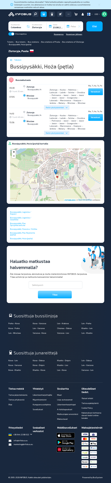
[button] (68, 14)
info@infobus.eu (21, 440)
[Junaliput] (52, 14)
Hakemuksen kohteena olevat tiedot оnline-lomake (91, 415)
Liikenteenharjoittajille (42, 395)
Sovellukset (38, 409)
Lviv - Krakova (63, 323)
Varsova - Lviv (63, 333)
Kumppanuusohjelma (42, 404)
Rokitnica (72, 90)
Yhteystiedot (15, 427)
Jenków (53, 103)
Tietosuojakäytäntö (90, 403)
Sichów (71, 92)
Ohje (10, 404)
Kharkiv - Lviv (86, 328)
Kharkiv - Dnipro (64, 360)
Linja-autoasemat (65, 399)
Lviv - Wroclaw (14, 333)
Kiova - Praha (14, 328)
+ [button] (14, 152)
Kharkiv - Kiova (39, 370)
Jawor (66, 95)
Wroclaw (30, 96)
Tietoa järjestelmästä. (18, 395)
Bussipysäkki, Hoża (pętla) (39, 89)
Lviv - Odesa (86, 360)
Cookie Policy (87, 408)
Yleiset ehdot (87, 398)
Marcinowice (65, 100)
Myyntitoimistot (40, 399)
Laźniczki (53, 92)
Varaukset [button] (95, 92)
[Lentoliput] (60, 14)
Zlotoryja (30, 87)
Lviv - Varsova (39, 328)
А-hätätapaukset (64, 409)
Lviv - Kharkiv (86, 333)
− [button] (14, 156)
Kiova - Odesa (39, 360)
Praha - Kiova (14, 323)
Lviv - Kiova (61, 370)
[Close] (99, 4)
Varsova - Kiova (39, 333)
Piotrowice (56, 95)
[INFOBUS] (19, 14)
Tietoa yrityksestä (16, 399)
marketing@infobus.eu (23, 444)
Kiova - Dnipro (39, 365)
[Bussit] (44, 14)
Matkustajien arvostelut (67, 414)
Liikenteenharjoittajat (66, 404)
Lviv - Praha (86, 323)
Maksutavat (62, 419)
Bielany (62, 103)
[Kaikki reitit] (35, 14)
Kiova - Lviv (13, 360)
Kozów (63, 90)
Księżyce (77, 100)
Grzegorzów (72, 98)
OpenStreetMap (85, 199)
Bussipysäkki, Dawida (37, 98)
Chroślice (81, 92)
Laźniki (63, 92)
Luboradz (54, 100)
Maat (59, 395)
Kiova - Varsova (39, 323)
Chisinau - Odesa (64, 328)
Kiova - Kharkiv (14, 370)
